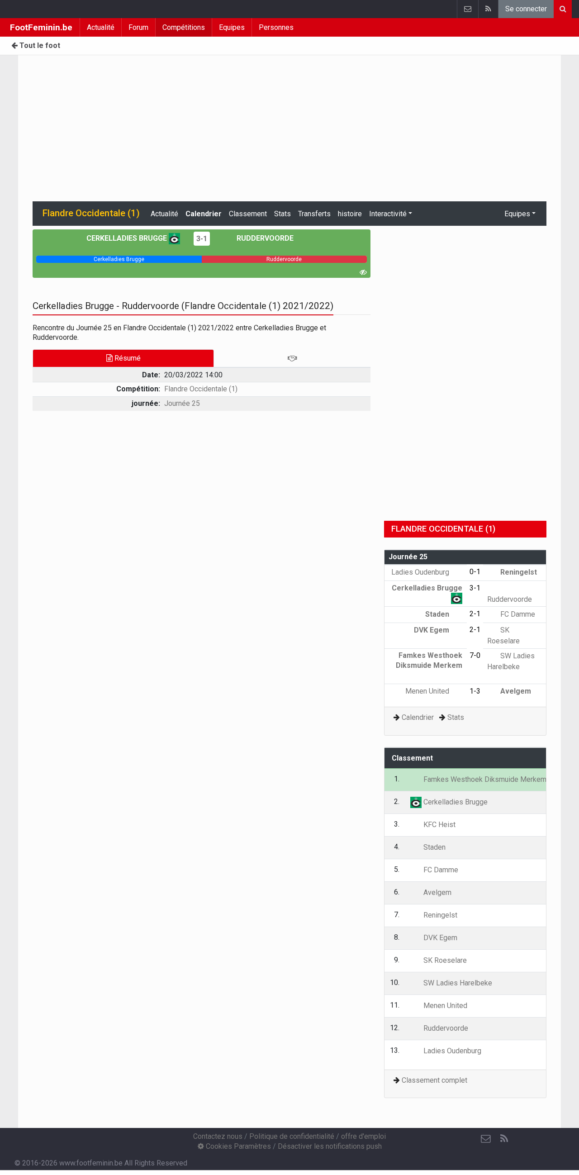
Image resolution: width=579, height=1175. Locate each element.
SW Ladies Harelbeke (457, 983)
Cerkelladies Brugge (127, 238)
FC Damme (516, 614)
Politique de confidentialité (291, 1136)
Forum (138, 27)
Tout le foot (39, 45)
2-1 (475, 613)
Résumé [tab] (127, 358)
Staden (438, 614)
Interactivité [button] (388, 213)
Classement (248, 213)
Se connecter (526, 9)
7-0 (475, 655)
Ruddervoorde (264, 238)
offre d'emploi (363, 1136)
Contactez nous (217, 1136)
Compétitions (183, 27)
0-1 (475, 571)
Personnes (276, 27)
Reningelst (517, 572)
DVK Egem (432, 630)
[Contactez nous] (467, 9)
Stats (282, 213)
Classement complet (434, 1080)
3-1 (201, 238)
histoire (350, 213)
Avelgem (514, 691)
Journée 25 (182, 403)
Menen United (428, 691)
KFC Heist (439, 824)
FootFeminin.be (41, 27)
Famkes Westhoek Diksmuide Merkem (429, 660)
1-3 (475, 691)
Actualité (100, 27)
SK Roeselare (444, 960)
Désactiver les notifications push (330, 1146)
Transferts (314, 213)
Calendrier (203, 213)
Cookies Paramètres (237, 1146)
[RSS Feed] (488, 9)
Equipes (232, 27)
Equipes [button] (517, 213)
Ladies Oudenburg (421, 572)
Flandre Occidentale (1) (200, 389)
